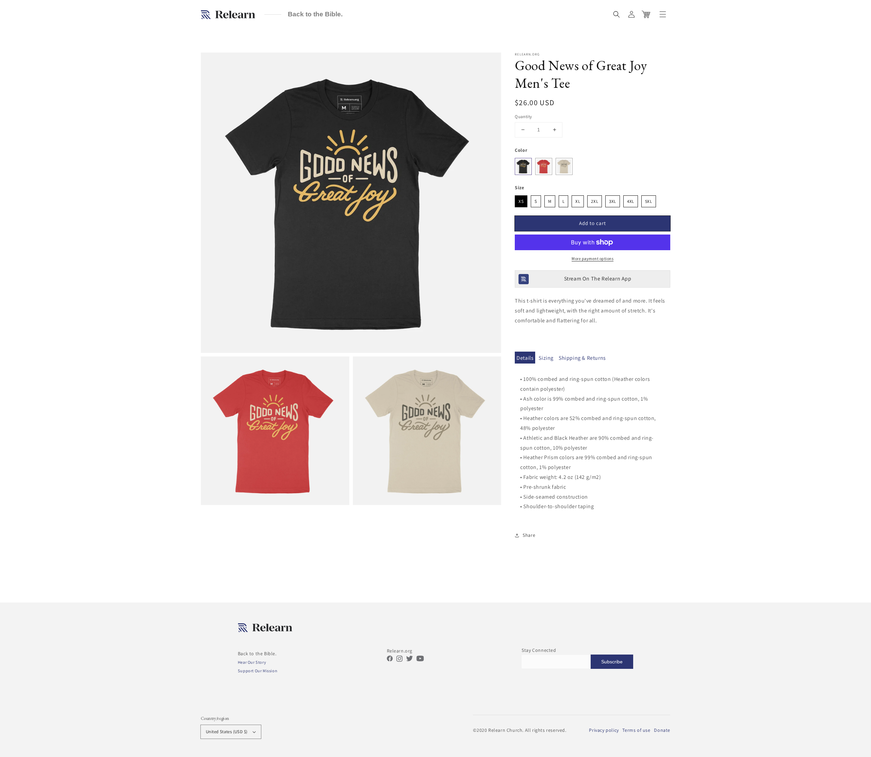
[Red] (543, 166)
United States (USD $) (226, 732)
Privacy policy (604, 730)
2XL (594, 199)
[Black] (523, 166)
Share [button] (529, 535)
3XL (613, 199)
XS (521, 199)
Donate (662, 730)
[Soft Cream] (564, 166)
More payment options (592, 258)
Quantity (523, 116)
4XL (631, 199)
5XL (649, 199)
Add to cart (592, 223)
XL (577, 199)
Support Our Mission (257, 671)
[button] (616, 14)
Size (519, 187)
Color (521, 150)
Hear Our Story (252, 662)
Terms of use (636, 730)
